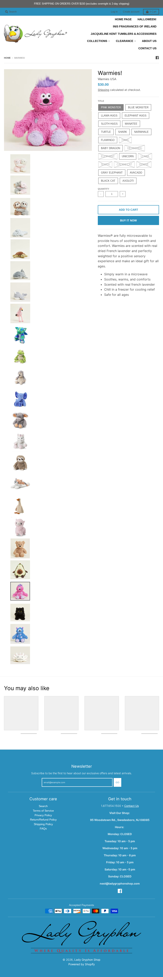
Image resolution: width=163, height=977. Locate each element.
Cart (153, 11)
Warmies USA (107, 79)
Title (101, 101)
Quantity (103, 189)
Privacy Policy (43, 815)
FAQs (43, 828)
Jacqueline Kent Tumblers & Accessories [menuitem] (123, 33)
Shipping (103, 89)
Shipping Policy (43, 824)
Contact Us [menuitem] (147, 48)
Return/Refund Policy (43, 819)
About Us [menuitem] (149, 41)
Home (7, 58)
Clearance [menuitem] (124, 41)
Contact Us (131, 805)
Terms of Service (43, 810)
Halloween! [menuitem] (147, 19)
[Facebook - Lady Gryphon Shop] (157, 57)
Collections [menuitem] (97, 41)
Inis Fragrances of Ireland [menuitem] (134, 26)
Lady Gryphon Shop (87, 959)
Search (43, 806)
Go (117, 782)
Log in (114, 11)
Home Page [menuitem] (123, 19)
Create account (131, 11)
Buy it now (128, 220)
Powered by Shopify (81, 964)
